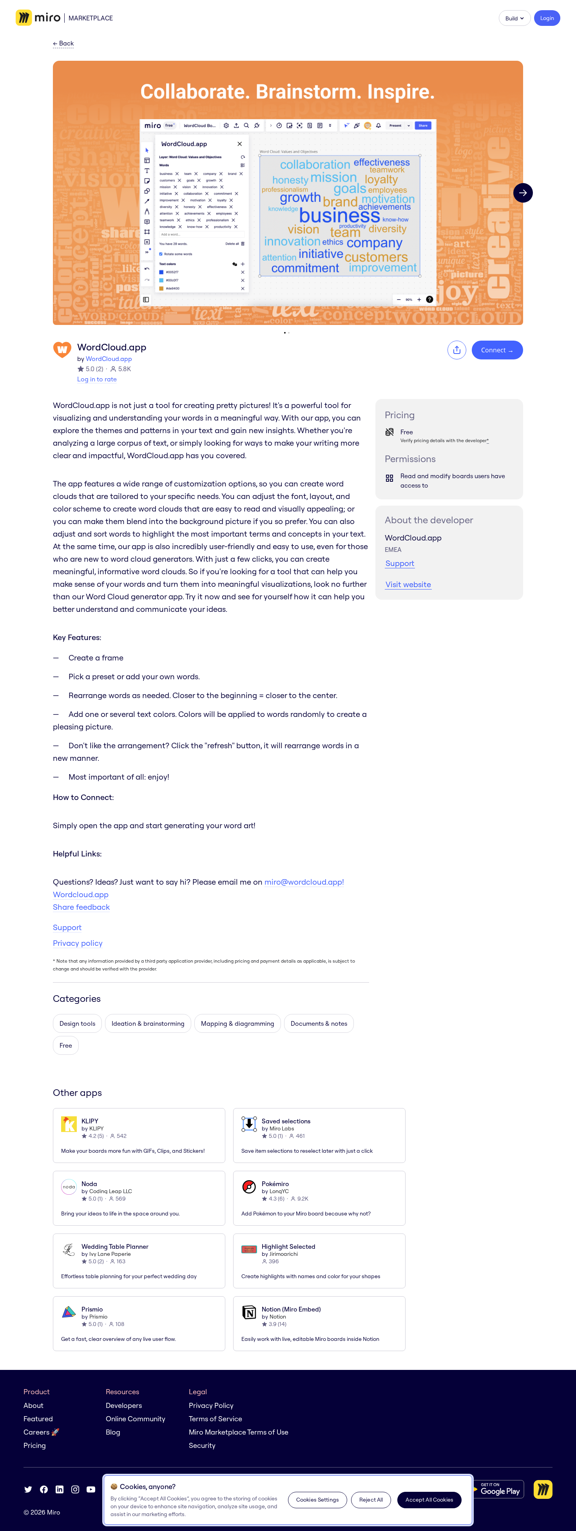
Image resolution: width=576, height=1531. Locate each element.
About (33, 1405)
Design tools (77, 1023)
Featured (38, 1418)
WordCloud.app (109, 359)
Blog (113, 1432)
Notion (278, 1316)
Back (63, 43)
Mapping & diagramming (237, 1023)
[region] (288, 1500)
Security (202, 1445)
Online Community (135, 1418)
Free (66, 1045)
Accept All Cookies (429, 1499)
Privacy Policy (211, 1405)
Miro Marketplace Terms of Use (238, 1432)
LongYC (279, 1191)
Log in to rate (97, 379)
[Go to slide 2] (289, 333)
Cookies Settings (317, 1499)
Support (67, 927)
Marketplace (91, 18)
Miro (53, 1512)
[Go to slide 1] (285, 333)
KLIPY (96, 1128)
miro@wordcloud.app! (304, 882)
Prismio (98, 1316)
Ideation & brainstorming (148, 1023)
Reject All (371, 1499)
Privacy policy (78, 943)
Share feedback (81, 907)
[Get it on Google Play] (493, 1489)
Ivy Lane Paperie (110, 1253)
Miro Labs (282, 1128)
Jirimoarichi (284, 1253)
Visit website (408, 584)
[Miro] (38, 18)
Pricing (35, 1445)
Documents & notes (319, 1023)
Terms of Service (215, 1418)
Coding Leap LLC (110, 1191)
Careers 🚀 (42, 1432)
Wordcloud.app (81, 894)
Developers (124, 1405)
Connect (497, 350)
